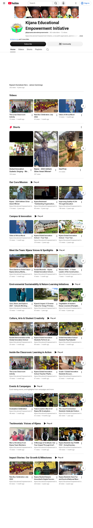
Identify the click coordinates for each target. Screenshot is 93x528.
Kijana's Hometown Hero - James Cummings (26, 85)
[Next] (83, 106)
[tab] (13, 49)
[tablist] (46, 49)
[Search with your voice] (63, 3)
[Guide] (4, 3)
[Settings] (76, 3)
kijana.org (15, 39)
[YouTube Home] (13, 3)
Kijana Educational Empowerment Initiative (22, 206)
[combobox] (41, 3)
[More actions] (32, 115)
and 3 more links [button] (24, 39)
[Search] (55, 3)
